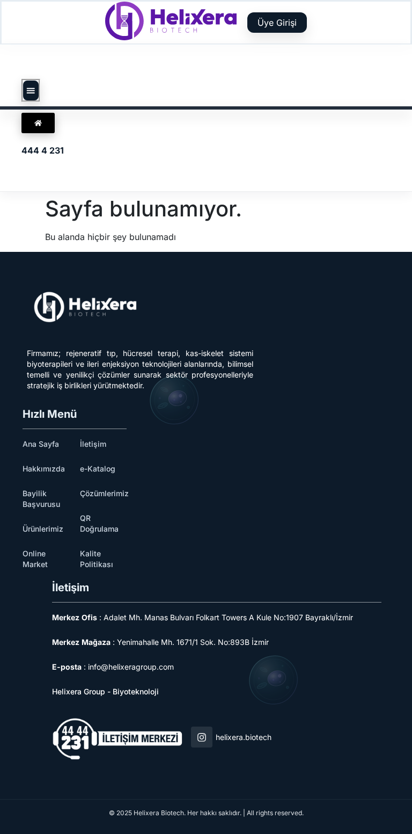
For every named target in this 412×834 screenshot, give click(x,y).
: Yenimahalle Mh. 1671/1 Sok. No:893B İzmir (160, 642)
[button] (31, 91)
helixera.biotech (243, 737)
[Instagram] (201, 737)
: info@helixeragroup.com (113, 666)
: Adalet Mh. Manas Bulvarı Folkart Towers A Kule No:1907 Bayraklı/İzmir (202, 617)
